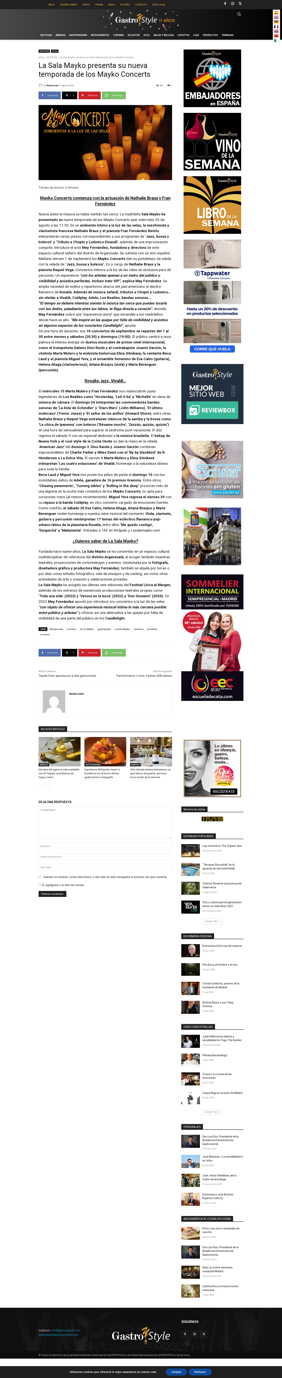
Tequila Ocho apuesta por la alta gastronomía (67, 675)
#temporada (56, 629)
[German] (276, 21)
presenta (152, 629)
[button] (238, 13)
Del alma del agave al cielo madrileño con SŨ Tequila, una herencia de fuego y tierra (59, 773)
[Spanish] (276, 12)
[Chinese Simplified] (276, 35)
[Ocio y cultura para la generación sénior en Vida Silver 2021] (190, 907)
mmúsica (138, 629)
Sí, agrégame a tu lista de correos (62, 885)
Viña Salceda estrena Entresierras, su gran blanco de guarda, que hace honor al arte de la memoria (150, 773)
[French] (276, 26)
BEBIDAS (44, 764)
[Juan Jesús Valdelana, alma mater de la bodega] (190, 1180)
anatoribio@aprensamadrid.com (58, 1335)
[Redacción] (41, 85)
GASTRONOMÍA (93, 764)
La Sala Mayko (122, 629)
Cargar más (211, 921)
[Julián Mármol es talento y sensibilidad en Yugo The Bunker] (190, 1041)
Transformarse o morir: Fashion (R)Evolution (144, 675)
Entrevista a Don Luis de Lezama (222, 945)
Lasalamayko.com (145, 530)
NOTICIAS (44, 51)
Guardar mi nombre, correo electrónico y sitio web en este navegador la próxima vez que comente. (105, 876)
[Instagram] (232, 4)
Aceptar (176, 1372)
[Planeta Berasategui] (190, 1060)
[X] (240, 4)
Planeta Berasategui (214, 1055)
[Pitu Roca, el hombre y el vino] (190, 969)
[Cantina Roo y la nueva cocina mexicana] (190, 1291)
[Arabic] (276, 40)
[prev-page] (41, 785)
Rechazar (200, 1372)
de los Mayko (87, 629)
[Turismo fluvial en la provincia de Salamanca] (190, 888)
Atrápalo (120, 530)
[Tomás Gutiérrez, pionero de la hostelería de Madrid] (190, 988)
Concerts (71, 629)
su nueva (45, 634)
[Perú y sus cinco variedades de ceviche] (190, 1233)
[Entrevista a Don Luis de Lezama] (190, 950)
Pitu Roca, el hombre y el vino (219, 964)
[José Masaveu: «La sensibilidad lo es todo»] (190, 1161)
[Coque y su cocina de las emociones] (190, 1078)
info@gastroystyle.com (65, 1330)
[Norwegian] (276, 31)
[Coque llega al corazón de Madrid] (190, 1097)
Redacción (53, 85)
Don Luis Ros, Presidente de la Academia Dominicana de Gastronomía (220, 1140)
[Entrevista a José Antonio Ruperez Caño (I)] (190, 1199)
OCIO (54, 51)
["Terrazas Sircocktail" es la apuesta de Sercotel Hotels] (190, 869)
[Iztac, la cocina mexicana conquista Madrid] (190, 1272)
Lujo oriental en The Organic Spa (222, 845)
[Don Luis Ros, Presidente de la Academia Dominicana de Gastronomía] (190, 1141)
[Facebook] (225, 4)
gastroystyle (104, 629)
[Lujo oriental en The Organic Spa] (190, 850)
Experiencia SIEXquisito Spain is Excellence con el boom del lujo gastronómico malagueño (102, 773)
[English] (276, 17)
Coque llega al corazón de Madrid (222, 1092)
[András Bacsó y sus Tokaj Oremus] (190, 1007)
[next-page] (47, 785)
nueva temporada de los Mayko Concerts (97, 220)
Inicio (41, 57)
